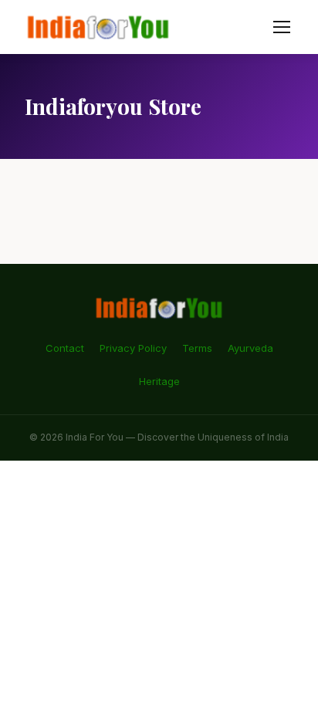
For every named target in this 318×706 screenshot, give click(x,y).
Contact (65, 348)
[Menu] (281, 27)
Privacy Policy (133, 348)
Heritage (159, 381)
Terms (197, 348)
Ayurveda (250, 348)
